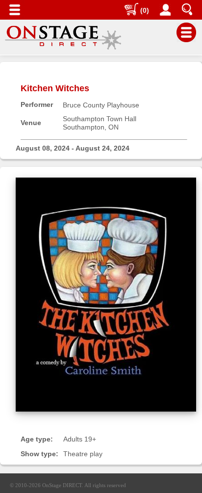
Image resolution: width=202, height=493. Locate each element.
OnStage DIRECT (62, 485)
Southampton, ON (91, 127)
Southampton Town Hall (99, 119)
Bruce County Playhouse (101, 105)
